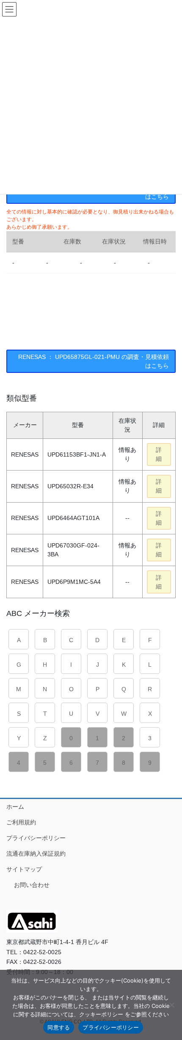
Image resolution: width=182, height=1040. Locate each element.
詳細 (159, 454)
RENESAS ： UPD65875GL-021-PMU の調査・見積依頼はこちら (93, 361)
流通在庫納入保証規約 (36, 853)
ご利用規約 (21, 822)
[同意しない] (171, 1005)
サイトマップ (24, 869)
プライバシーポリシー (36, 838)
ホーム (15, 806)
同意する (58, 1027)
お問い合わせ (32, 884)
